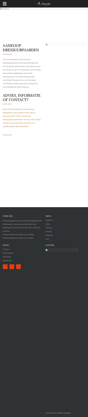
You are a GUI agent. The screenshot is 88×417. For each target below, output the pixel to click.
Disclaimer (7, 257)
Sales (48, 224)
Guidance (49, 220)
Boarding (49, 235)
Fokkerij (49, 232)
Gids (47, 239)
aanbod (12, 126)
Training (49, 228)
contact (37, 120)
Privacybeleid (8, 253)
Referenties (7, 261)
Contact (6, 249)
